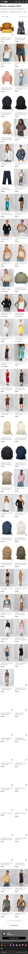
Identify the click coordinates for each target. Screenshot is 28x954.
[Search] (16, 1)
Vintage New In (4, 11)
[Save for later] (12, 34)
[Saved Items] (23, 1)
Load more (14, 925)
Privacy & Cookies (20, 952)
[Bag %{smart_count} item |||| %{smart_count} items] (26, 1)
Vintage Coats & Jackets (16, 11)
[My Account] (19, 1)
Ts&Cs (26, 952)
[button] (2, 945)
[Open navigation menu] (2, 1)
